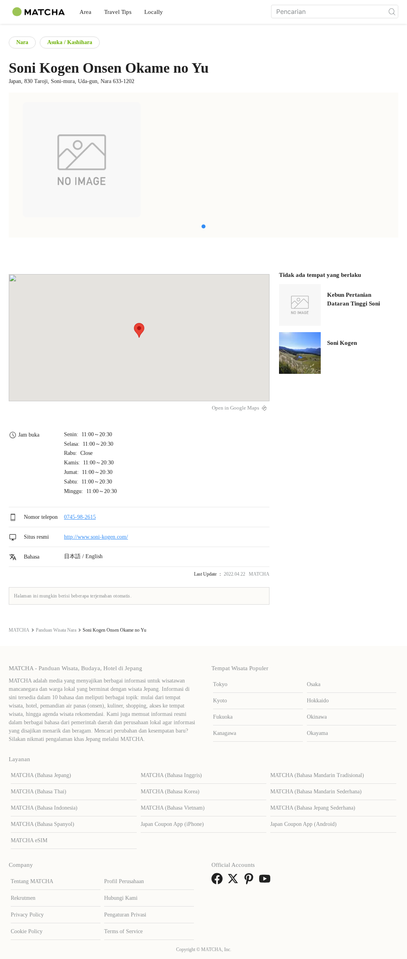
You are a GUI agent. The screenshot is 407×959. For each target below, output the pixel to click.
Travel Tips (118, 12)
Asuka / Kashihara (69, 42)
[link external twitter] (234, 881)
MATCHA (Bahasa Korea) (170, 792)
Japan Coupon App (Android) (303, 824)
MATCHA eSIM (29, 840)
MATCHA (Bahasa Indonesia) (44, 808)
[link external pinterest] (250, 881)
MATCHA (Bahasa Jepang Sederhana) (312, 808)
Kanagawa (224, 733)
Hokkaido (318, 701)
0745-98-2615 (80, 517)
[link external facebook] (218, 881)
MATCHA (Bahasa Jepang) (41, 775)
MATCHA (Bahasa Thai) (38, 792)
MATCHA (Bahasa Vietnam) (173, 808)
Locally (153, 12)
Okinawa (317, 717)
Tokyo (220, 684)
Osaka (313, 684)
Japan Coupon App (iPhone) (172, 824)
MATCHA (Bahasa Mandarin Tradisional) (317, 775)
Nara (22, 42)
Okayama (317, 733)
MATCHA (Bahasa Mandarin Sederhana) (316, 792)
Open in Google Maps (235, 408)
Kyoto (220, 701)
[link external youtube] (266, 881)
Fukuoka (223, 717)
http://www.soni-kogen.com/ (96, 537)
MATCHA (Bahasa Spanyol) (42, 824)
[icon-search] (392, 11)
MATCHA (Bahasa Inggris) (171, 775)
